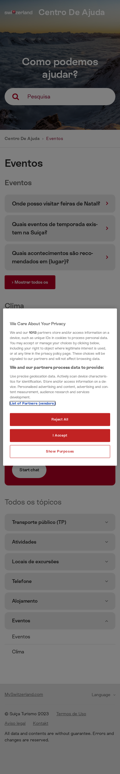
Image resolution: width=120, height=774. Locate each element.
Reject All (60, 419)
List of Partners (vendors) (32, 403)
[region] (60, 387)
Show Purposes (60, 451)
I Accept (60, 435)
